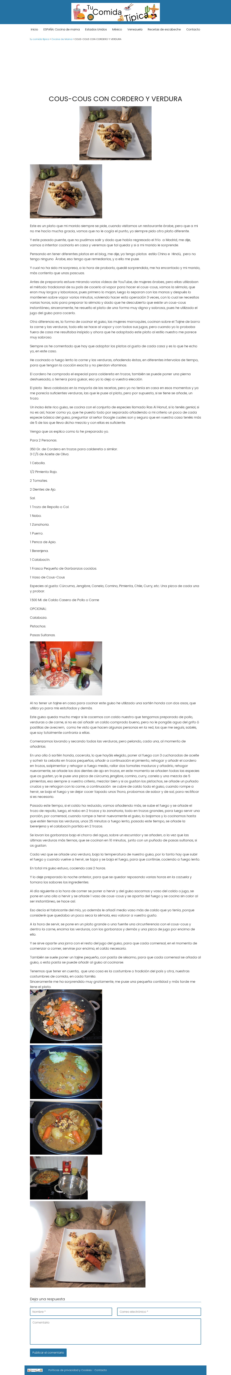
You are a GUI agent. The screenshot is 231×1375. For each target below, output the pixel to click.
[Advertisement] (115, 67)
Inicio (34, 29)
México (117, 29)
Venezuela (134, 29)
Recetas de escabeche (164, 29)
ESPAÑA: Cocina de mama (61, 29)
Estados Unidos (96, 29)
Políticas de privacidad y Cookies (70, 1370)
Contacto (193, 29)
